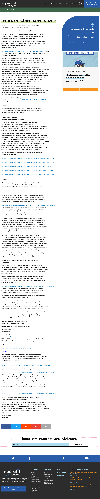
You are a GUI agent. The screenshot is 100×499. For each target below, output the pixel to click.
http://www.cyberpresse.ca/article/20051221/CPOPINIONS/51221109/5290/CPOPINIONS (27, 373)
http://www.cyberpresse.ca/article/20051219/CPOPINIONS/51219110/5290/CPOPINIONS (27, 174)
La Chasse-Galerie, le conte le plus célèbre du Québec (82, 478)
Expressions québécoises (34, 491)
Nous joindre (62, 472)
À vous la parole (48, 474)
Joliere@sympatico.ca (7, 337)
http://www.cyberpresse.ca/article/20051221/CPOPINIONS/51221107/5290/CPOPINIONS (27, 394)
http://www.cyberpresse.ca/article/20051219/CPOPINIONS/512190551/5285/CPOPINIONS (27, 286)
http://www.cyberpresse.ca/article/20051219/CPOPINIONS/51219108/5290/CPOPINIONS (27, 166)
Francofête (47, 476)
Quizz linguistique (35, 479)
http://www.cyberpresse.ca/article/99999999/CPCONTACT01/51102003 (22, 51)
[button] (46, 3)
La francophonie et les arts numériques (78, 76)
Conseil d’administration (35, 477)
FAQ (59, 469)
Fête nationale (48, 478)
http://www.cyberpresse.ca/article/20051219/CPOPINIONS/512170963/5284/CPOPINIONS (28, 205)
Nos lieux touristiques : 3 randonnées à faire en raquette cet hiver (83, 486)
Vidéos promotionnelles (48, 483)
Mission (33, 472)
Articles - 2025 (80, 71)
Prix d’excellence (35, 485)
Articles (71, 71)
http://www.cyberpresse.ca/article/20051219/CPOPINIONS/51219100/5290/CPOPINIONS (27, 170)
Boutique (60, 475)
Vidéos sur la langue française (36, 487)
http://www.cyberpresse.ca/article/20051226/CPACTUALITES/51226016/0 (24, 100)
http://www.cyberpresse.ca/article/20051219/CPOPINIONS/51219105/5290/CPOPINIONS (27, 162)
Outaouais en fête (48, 480)
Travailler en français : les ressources (37, 482)
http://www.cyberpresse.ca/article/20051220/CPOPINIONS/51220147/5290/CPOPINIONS (28, 366)
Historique (33, 474)
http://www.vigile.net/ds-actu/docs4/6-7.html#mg (16, 348)
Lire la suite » (73, 475)
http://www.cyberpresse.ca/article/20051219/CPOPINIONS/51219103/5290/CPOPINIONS (27, 158)
